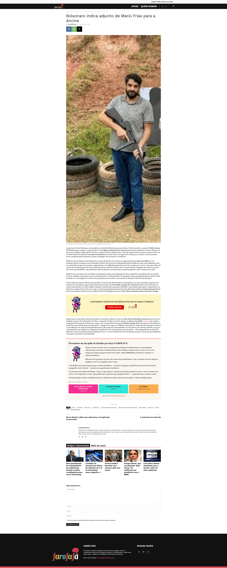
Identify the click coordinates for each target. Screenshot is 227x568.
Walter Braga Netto (75, 409)
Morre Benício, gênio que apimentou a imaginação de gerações (88, 418)
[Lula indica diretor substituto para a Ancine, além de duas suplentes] (152, 456)
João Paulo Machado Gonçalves (109, 407)
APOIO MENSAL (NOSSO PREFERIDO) (83, 389)
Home (67, 11)
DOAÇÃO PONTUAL (113, 388)
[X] (166, 6)
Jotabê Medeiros (72, 24)
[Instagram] (162, 6)
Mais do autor (98, 445)
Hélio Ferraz (88, 407)
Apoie (134, 6)
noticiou (146, 321)
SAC (68, 409)
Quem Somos (149, 6)
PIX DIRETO (144, 388)
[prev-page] (67, 478)
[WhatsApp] (74, 29)
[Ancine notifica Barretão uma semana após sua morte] (113, 456)
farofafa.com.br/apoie (118, 396)
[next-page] (70, 478)
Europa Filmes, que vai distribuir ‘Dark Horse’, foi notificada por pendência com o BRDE (132, 469)
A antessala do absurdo (150, 417)
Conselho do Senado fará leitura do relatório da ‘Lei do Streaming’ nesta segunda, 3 (93, 467)
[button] (173, 6)
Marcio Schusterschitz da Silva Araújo (128, 407)
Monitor (157, 407)
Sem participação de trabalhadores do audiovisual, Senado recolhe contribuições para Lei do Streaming (74, 469)
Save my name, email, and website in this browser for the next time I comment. (92, 520)
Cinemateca (80, 407)
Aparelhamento (75, 11)
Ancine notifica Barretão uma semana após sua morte (112, 466)
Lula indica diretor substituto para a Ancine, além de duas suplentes (151, 466)
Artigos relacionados (78, 445)
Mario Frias (150, 407)
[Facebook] (159, 6)
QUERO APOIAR (114, 307)
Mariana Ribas (142, 407)
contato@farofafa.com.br (106, 558)
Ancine (73, 407)
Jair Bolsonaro (95, 407)
